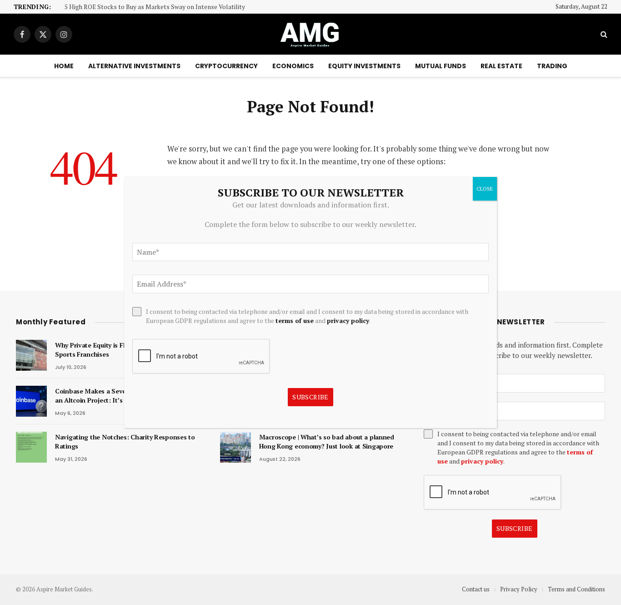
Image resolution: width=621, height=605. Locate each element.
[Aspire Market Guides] (310, 34)
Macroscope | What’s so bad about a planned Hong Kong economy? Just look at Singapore (326, 441)
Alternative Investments (134, 66)
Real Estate (501, 66)
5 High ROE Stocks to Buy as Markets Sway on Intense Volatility (155, 7)
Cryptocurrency (226, 66)
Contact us (476, 589)
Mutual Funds (440, 66)
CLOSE (484, 188)
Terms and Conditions (576, 589)
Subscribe (514, 528)
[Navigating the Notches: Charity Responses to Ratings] (31, 447)
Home (64, 66)
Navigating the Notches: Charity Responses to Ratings (125, 441)
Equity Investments (364, 66)
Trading (552, 66)
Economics (293, 66)
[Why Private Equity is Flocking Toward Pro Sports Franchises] (31, 355)
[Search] (603, 34)
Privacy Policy (518, 589)
